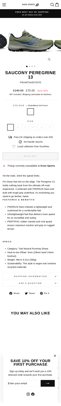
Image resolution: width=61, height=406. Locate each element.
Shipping (26, 94)
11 (41, 127)
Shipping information (30, 276)
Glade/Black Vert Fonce (30, 112)
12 (49, 127)
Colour (30, 105)
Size (30, 121)
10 (33, 127)
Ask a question (30, 283)
